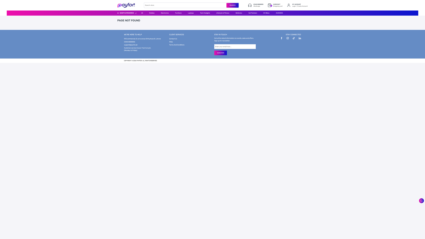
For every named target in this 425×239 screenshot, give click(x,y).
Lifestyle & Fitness (222, 13)
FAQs (171, 42)
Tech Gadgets (205, 13)
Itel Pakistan (252, 13)
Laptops (191, 13)
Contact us (173, 39)
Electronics (165, 13)
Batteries (239, 13)
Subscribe (220, 53)
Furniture (178, 13)
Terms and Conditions (176, 45)
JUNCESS (279, 13)
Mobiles (152, 13)
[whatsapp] (421, 200)
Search (233, 5)
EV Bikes (266, 13)
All (142, 13)
